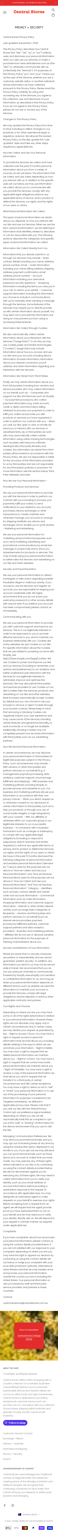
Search (7, 1459)
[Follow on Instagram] (12, 1505)
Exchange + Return (13, 1438)
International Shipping (15, 1448)
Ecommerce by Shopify (43, 1521)
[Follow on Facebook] (4, 1505)
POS (27, 1521)
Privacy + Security (12, 1454)
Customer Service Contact (17, 1433)
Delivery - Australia (13, 1443)
